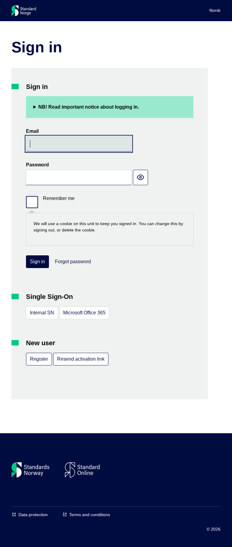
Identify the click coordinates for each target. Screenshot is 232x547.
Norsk (215, 10)
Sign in (37, 261)
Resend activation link (81, 359)
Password (37, 164)
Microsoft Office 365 (84, 312)
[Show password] (140, 177)
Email (32, 131)
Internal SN (42, 312)
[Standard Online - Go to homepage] (23, 12)
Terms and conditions (89, 514)
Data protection (33, 514)
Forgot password (73, 261)
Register (39, 359)
